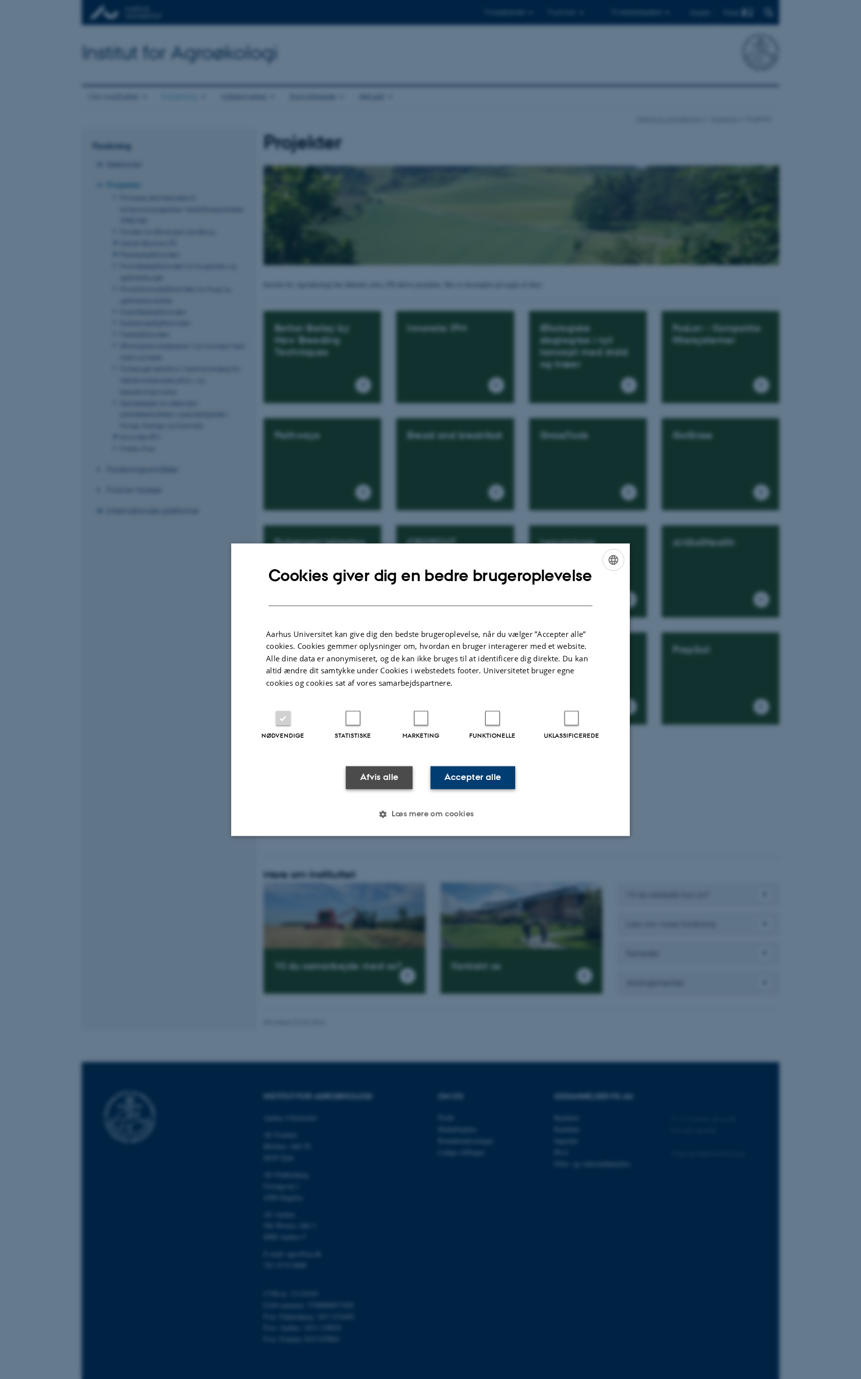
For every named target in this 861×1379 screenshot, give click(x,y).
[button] (430, 814)
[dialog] (430, 689)
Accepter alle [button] (472, 777)
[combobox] (613, 560)
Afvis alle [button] (379, 777)
